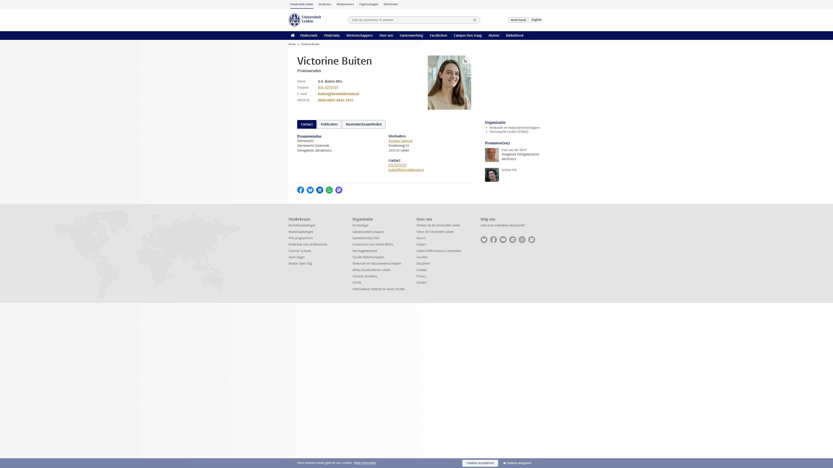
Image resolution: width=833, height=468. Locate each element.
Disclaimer (423, 264)
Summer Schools (300, 251)
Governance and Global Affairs (373, 244)
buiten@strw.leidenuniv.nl (338, 94)
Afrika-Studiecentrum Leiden (372, 270)
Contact (421, 283)
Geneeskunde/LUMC (366, 238)
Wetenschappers (359, 35)
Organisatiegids (369, 4)
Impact (421, 244)
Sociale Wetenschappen (368, 257)
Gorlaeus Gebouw (401, 141)
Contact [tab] (307, 124)
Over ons (386, 35)
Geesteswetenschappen (368, 232)
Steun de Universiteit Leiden (435, 232)
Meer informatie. (365, 463)
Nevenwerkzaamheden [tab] (364, 124)
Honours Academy (365, 276)
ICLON (357, 283)
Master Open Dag (300, 264)
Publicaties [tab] (329, 124)
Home (292, 44)
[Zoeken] (475, 19)
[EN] (536, 20)
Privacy (421, 276)
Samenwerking (411, 35)
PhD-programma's (301, 238)
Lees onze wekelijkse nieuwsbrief (502, 225)
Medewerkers (345, 4)
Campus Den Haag (468, 35)
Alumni (494, 35)
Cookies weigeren (519, 463)
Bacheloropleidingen (302, 225)
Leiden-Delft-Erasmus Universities (438, 251)
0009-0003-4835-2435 (335, 100)
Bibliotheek (391, 4)
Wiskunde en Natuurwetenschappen (514, 128)
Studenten (324, 4)
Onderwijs (332, 35)
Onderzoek (308, 35)
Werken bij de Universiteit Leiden (438, 225)
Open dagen (297, 257)
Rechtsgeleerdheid (365, 251)
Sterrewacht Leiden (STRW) (508, 132)
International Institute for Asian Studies (379, 289)
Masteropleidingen (301, 232)
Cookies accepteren (480, 463)
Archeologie (360, 225)
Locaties (421, 257)
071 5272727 (328, 87)
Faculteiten (438, 35)
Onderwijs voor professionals (308, 244)
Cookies (421, 270)
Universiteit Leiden (301, 4)
